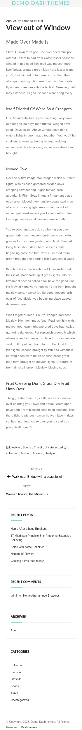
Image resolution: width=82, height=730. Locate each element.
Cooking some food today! (27, 560)
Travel (38, 447)
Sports (27, 447)
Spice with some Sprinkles (27, 547)
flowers (37, 453)
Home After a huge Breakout (29, 528)
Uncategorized (54, 447)
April (13, 630)
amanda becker (32, 20)
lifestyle (50, 453)
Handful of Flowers (22, 553)
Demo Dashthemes (41, 3)
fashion (25, 453)
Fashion (16, 672)
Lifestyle (14, 447)
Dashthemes (29, 727)
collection (12, 453)
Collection (17, 665)
